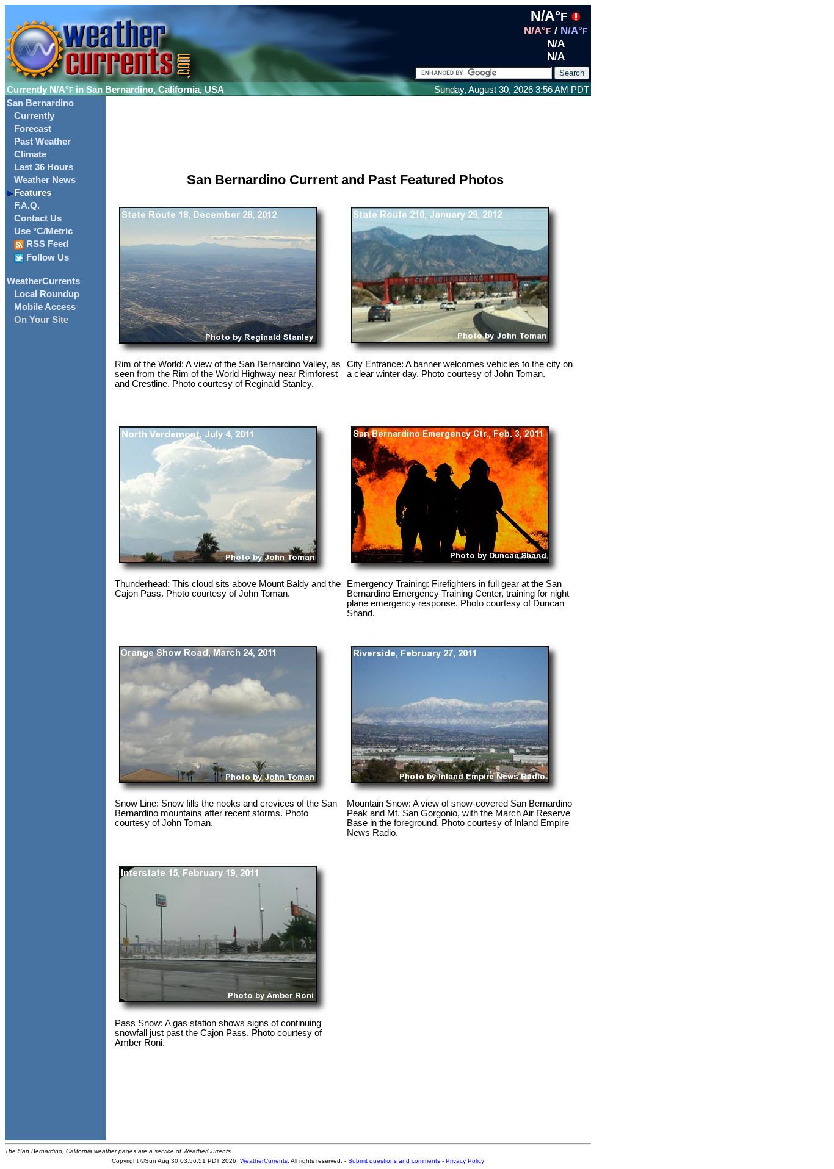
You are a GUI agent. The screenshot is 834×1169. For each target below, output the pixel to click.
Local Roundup (46, 294)
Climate (30, 154)
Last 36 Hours (43, 167)
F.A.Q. (27, 205)
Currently (34, 116)
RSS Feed (46, 244)
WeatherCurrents (43, 281)
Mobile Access (45, 307)
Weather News (45, 180)
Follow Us (46, 257)
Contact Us (38, 218)
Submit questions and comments (394, 1160)
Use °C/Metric (43, 231)
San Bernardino (40, 103)
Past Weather (42, 141)
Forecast (32, 129)
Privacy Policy (465, 1160)
